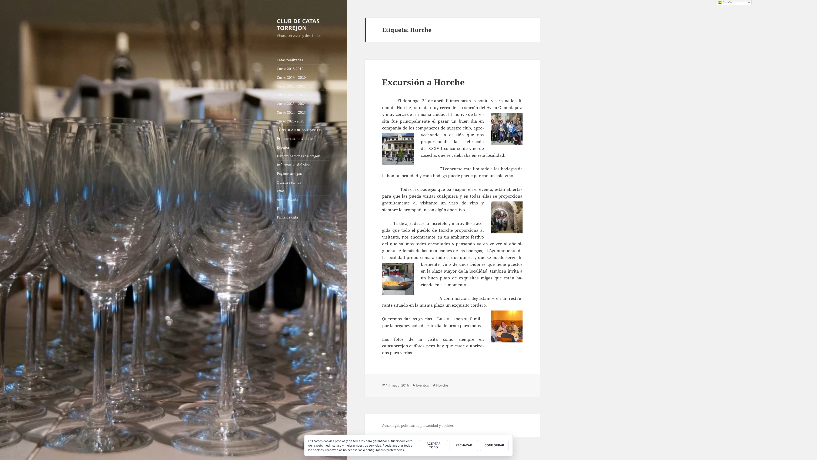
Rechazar (464, 445)
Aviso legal (390, 425)
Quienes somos (289, 182)
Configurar (494, 445)
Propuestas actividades (295, 138)
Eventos (283, 147)
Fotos (281, 208)
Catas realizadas (290, 60)
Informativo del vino (293, 164)
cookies (448, 425)
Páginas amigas (289, 173)
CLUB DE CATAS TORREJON (298, 24)
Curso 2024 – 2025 (291, 112)
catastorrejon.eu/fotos (404, 346)
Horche (442, 385)
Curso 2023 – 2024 (291, 103)
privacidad (429, 425)
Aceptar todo (433, 445)
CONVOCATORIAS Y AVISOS (299, 130)
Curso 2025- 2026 (290, 121)
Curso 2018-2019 (290, 68)
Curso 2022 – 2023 (291, 95)
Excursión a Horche (423, 82)
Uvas (280, 191)
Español (727, 2)
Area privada (287, 199)
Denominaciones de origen (298, 156)
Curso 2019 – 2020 (291, 77)
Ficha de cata (287, 217)
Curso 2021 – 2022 (291, 86)
